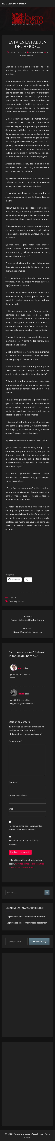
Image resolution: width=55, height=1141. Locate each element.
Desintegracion (16, 601)
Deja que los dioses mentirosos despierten (27, 922)
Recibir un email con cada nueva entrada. (24, 842)
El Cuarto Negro (14, 3)
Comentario (15, 741)
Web (11, 808)
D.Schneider (36, 52)
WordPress (37, 1134)
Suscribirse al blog (39, 941)
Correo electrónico (18, 795)
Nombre (13, 782)
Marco (21, 668)
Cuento (12, 597)
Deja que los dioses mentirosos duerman (26, 916)
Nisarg (27, 1137)
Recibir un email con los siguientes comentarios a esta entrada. (25, 827)
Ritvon (21, 693)
